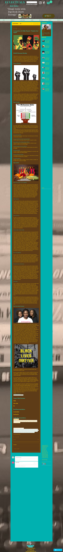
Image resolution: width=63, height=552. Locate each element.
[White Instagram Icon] (40, 3)
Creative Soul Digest (15, 23)
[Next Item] (49, 26)
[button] (31, 23)
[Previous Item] (43, 26)
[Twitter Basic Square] (43, 463)
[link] (49, 2)
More (20, 23)
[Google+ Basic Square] (45, 463)
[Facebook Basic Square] (42, 463)
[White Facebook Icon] (44, 3)
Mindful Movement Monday (16, 434)
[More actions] (38, 28)
